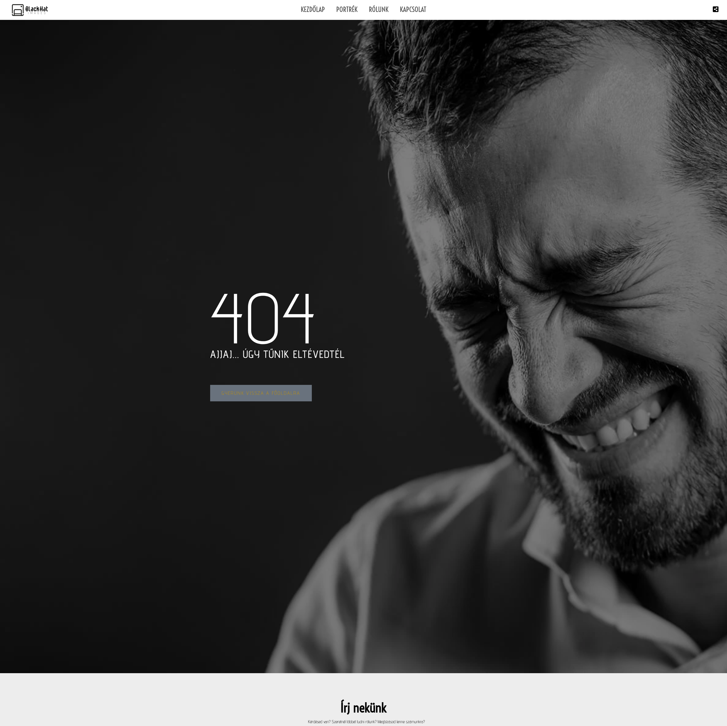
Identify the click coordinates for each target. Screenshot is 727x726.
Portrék (347, 9)
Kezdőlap (313, 9)
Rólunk (378, 9)
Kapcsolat (413, 9)
